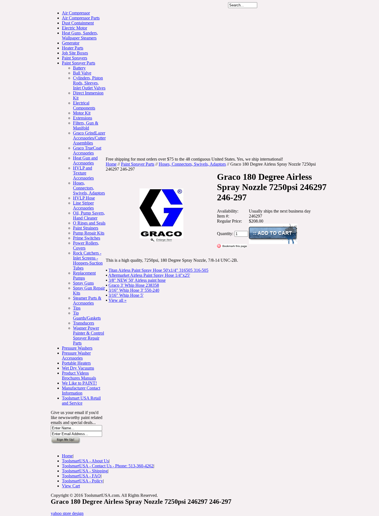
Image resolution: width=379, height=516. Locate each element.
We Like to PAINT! (79, 383)
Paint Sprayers (74, 58)
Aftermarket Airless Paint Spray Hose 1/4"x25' (149, 275)
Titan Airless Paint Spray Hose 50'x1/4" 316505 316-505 (158, 270)
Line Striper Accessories (83, 205)
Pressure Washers (77, 348)
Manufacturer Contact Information (81, 390)
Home (111, 164)
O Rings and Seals (89, 223)
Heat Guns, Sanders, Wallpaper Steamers (80, 35)
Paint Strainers (85, 228)
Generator (70, 43)
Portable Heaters (76, 363)
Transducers (83, 323)
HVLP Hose (84, 198)
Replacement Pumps (84, 275)
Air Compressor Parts (81, 18)
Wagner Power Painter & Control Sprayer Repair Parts (88, 335)
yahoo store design (67, 513)
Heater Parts (72, 48)
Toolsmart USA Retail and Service (81, 400)
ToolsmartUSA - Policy (82, 480)
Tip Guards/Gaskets (87, 315)
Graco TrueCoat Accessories (87, 150)
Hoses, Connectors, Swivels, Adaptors (89, 188)
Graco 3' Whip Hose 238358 (133, 285)
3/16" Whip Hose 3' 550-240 (133, 290)
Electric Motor (74, 28)
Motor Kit (81, 113)
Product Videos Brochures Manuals (79, 375)
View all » (117, 300)
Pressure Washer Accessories (76, 355)
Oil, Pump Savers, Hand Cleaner (89, 215)
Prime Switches (86, 238)
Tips (76, 308)
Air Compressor (76, 13)
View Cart (71, 485)
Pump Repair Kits (88, 233)
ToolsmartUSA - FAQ (81, 475)
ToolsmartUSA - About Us (85, 460)
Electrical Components (84, 105)
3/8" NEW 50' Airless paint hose (137, 280)
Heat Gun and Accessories (85, 160)
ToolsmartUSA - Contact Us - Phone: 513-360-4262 (107, 465)
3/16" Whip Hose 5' (125, 295)
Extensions (82, 118)
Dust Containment (78, 23)
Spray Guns (83, 283)
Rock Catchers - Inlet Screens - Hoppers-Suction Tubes (88, 260)
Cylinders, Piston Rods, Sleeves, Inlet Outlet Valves (89, 83)
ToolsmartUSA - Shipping (85, 470)
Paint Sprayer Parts (78, 63)
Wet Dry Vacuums (78, 368)
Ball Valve (82, 73)
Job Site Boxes (75, 53)
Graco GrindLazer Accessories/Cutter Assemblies (89, 138)
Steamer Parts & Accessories (87, 300)
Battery (79, 68)
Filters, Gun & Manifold (85, 125)
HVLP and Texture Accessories (83, 173)
